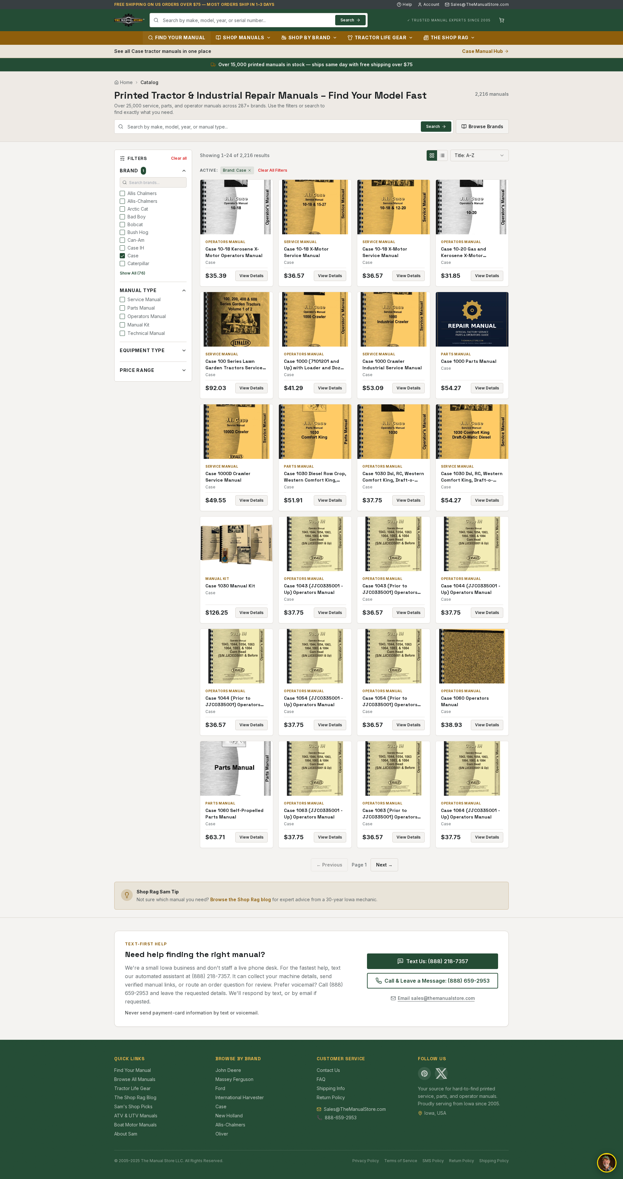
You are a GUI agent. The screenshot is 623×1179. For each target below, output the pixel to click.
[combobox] (259, 20)
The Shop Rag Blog (135, 1097)
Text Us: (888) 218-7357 (437, 961)
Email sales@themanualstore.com (436, 998)
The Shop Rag (450, 37)
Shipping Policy (494, 1160)
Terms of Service (400, 1160)
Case (220, 1106)
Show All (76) (132, 273)
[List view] (442, 155)
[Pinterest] (424, 1073)
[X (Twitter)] (441, 1073)
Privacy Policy (365, 1160)
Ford (220, 1088)
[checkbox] (122, 193)
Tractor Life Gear (381, 37)
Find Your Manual (180, 37)
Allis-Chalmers (230, 1124)
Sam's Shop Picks (133, 1106)
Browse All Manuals (134, 1079)
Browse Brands (486, 126)
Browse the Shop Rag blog (240, 899)
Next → (384, 864)
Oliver (221, 1133)
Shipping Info (331, 1088)
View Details (251, 275)
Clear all (179, 158)
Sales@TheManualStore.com (480, 4)
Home (126, 82)
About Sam (125, 1133)
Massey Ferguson (234, 1079)
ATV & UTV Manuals (135, 1115)
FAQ (321, 1079)
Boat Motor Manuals (135, 1124)
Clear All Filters (272, 170)
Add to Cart (241, 206)
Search (347, 20)
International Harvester (239, 1097)
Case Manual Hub (482, 51)
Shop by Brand (309, 37)
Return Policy (331, 1097)
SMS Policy (433, 1160)
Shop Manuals (243, 37)
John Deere (228, 1070)
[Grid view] (432, 155)
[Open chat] (607, 1163)
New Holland (229, 1115)
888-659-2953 (341, 1117)
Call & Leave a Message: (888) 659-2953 (437, 980)
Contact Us (328, 1070)
